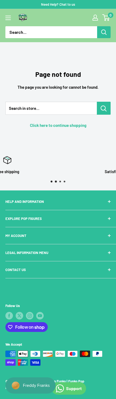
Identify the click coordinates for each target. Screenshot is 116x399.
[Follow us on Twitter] (19, 315)
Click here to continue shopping (58, 125)
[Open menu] (8, 18)
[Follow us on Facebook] (9, 315)
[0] (106, 17)
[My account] (95, 18)
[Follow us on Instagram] (29, 315)
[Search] (104, 32)
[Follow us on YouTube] (40, 315)
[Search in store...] (104, 108)
